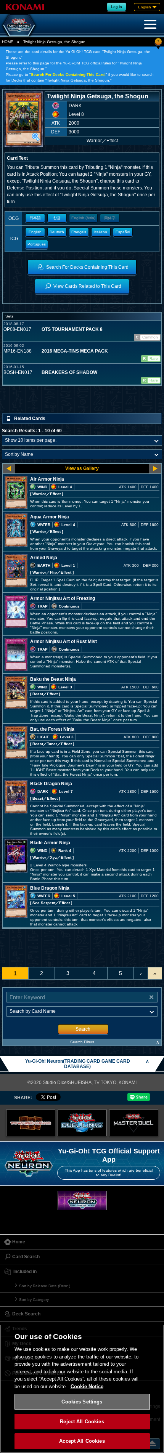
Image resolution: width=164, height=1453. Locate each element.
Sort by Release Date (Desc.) (44, 1286)
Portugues (36, 244)
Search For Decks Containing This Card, (68, 74)
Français (78, 232)
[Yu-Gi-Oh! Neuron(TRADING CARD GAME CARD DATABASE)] (19, 25)
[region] (82, 1389)
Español (123, 232)
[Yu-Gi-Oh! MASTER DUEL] (133, 1123)
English (35, 232)
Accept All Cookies (82, 1441)
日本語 (35, 218)
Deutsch (57, 232)
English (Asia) (83, 218)
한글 (57, 218)
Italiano (100, 232)
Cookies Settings (81, 1402)
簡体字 (110, 218)
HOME (7, 42)
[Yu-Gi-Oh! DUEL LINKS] (82, 1123)
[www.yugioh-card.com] (30, 1123)
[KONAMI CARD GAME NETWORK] (82, 1200)
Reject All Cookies (82, 1421)
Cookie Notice (87, 1386)
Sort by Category (34, 1299)
